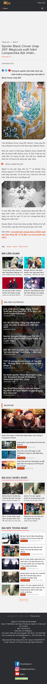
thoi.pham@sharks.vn (23, 635)
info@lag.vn (28, 631)
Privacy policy (35, 616)
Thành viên (41, 3)
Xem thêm (24, 600)
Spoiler (15, 246)
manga (8, 246)
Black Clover (23, 246)
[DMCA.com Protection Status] (22, 678)
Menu (5, 8)
